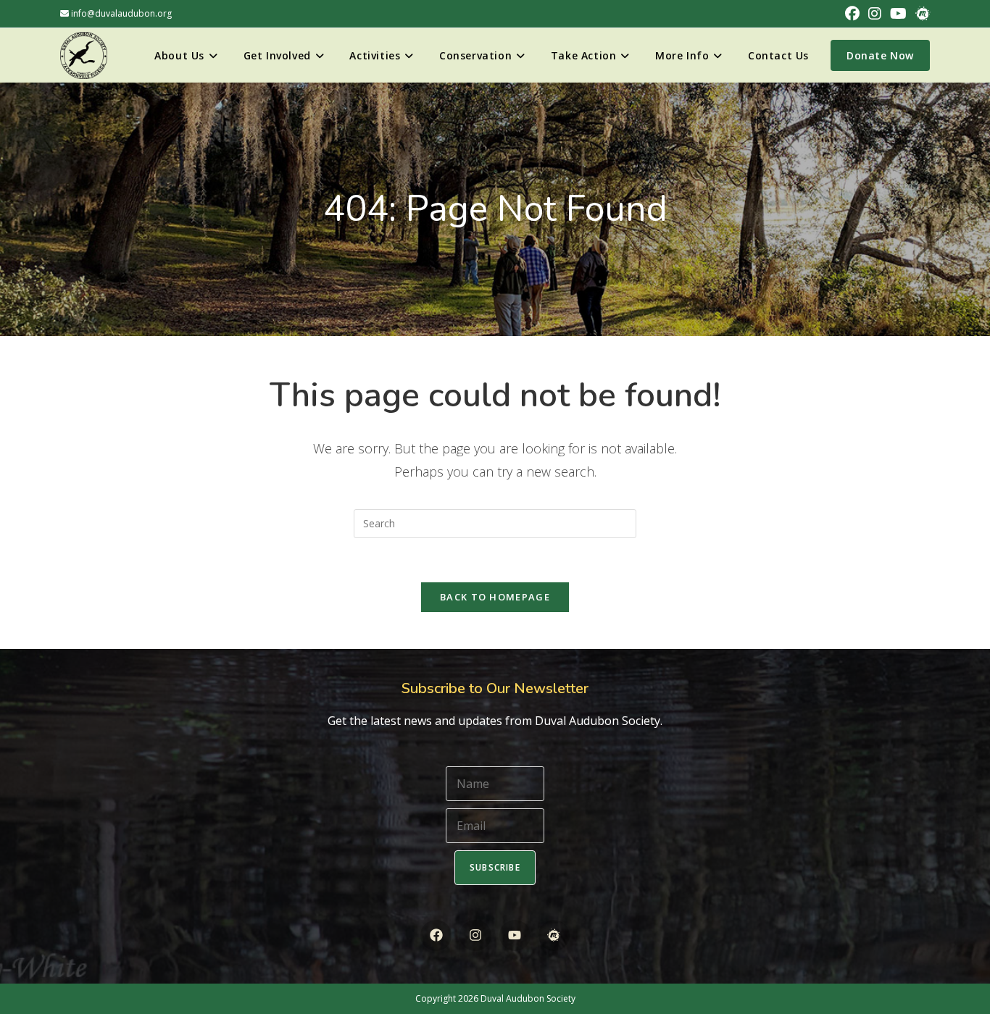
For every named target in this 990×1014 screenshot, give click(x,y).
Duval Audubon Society (528, 998)
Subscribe (495, 867)
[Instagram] (475, 935)
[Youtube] (515, 935)
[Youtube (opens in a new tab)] (898, 14)
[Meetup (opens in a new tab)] (920, 14)
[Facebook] (436, 935)
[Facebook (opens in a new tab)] (852, 14)
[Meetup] (554, 935)
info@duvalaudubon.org (120, 13)
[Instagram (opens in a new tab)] (875, 14)
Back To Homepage (495, 596)
